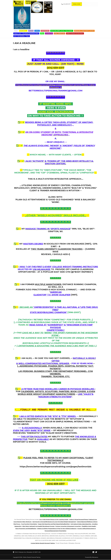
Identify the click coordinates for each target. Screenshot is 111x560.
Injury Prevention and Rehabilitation (25, 528)
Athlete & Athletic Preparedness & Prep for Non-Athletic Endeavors (56, 528)
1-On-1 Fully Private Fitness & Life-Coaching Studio (53, 519)
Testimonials (45, 30)
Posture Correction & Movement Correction (68, 526)
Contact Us (49, 33)
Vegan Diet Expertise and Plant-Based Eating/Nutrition (54, 524)
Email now (76, 4)
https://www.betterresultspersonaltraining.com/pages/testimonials (55, 466)
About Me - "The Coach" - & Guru (84, 30)
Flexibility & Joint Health (89, 526)
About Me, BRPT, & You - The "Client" (61, 30)
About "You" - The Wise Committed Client (26, 33)
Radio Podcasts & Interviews (75, 33)
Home (16, 30)
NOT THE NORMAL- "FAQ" (21, 36)
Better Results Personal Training (31, 557)
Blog (42, 33)
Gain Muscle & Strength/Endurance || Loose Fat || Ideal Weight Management (54, 521)
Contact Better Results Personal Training (43, 543)
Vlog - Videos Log (59, 33)
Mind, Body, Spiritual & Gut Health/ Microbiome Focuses (38, 526)
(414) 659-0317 (67, 4)
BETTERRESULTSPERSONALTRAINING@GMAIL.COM (55, 90)
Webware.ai (95, 557)
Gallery (37, 30)
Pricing (31, 30)
